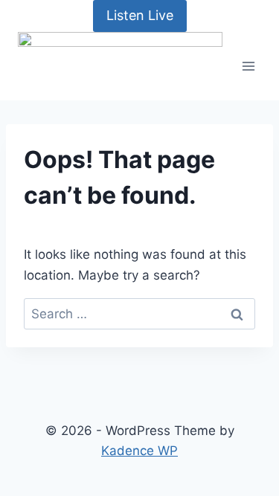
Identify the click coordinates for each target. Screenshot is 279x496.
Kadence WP (139, 450)
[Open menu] (249, 65)
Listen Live (139, 15)
